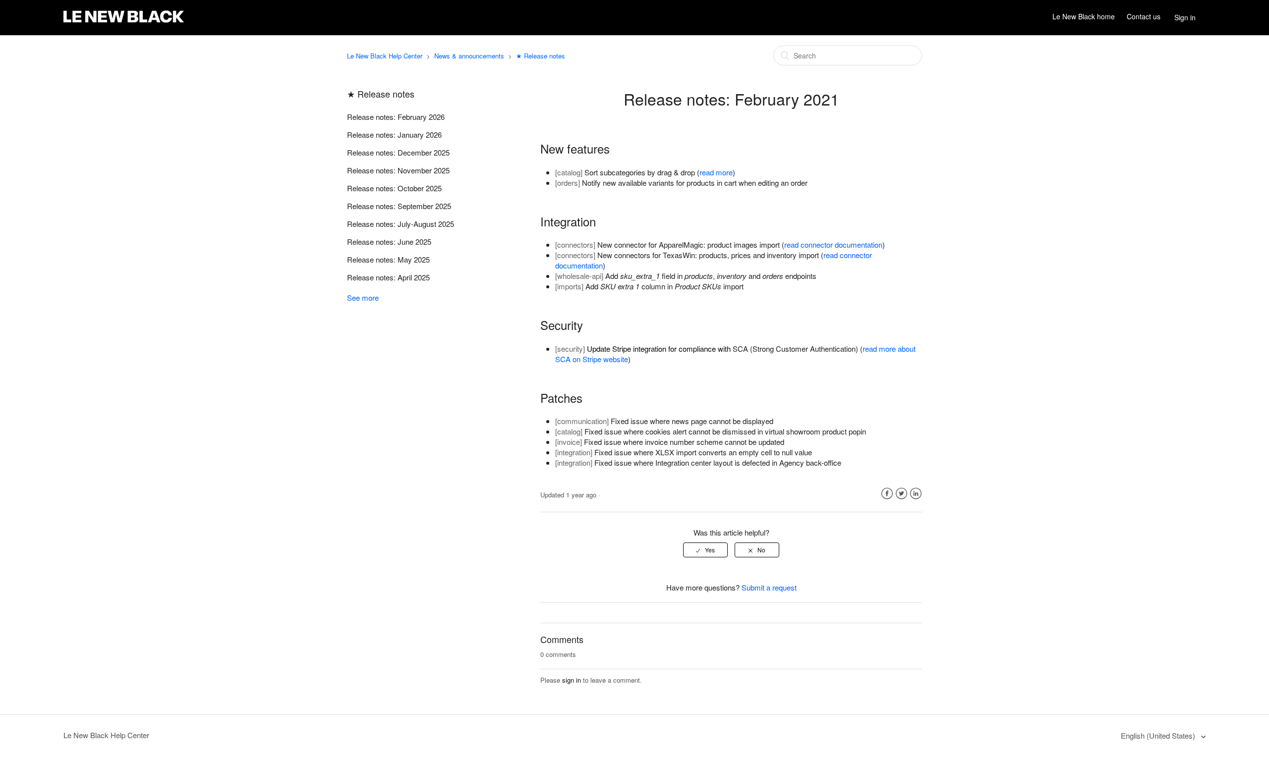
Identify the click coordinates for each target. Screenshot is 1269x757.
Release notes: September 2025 (399, 206)
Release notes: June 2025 (389, 241)
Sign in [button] (1185, 17)
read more (716, 172)
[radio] (705, 549)
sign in (571, 680)
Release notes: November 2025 (398, 170)
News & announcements (469, 55)
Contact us (1143, 16)
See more (363, 297)
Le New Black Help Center (384, 55)
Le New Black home (1083, 16)
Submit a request (769, 587)
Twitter (901, 493)
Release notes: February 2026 (396, 116)
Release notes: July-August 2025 (400, 223)
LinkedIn (916, 493)
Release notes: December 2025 (398, 152)
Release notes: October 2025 (394, 188)
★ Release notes (540, 55)
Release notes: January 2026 (394, 134)
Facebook (887, 493)
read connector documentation (833, 244)
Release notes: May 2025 (388, 259)
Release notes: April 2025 (388, 277)
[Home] (123, 22)
